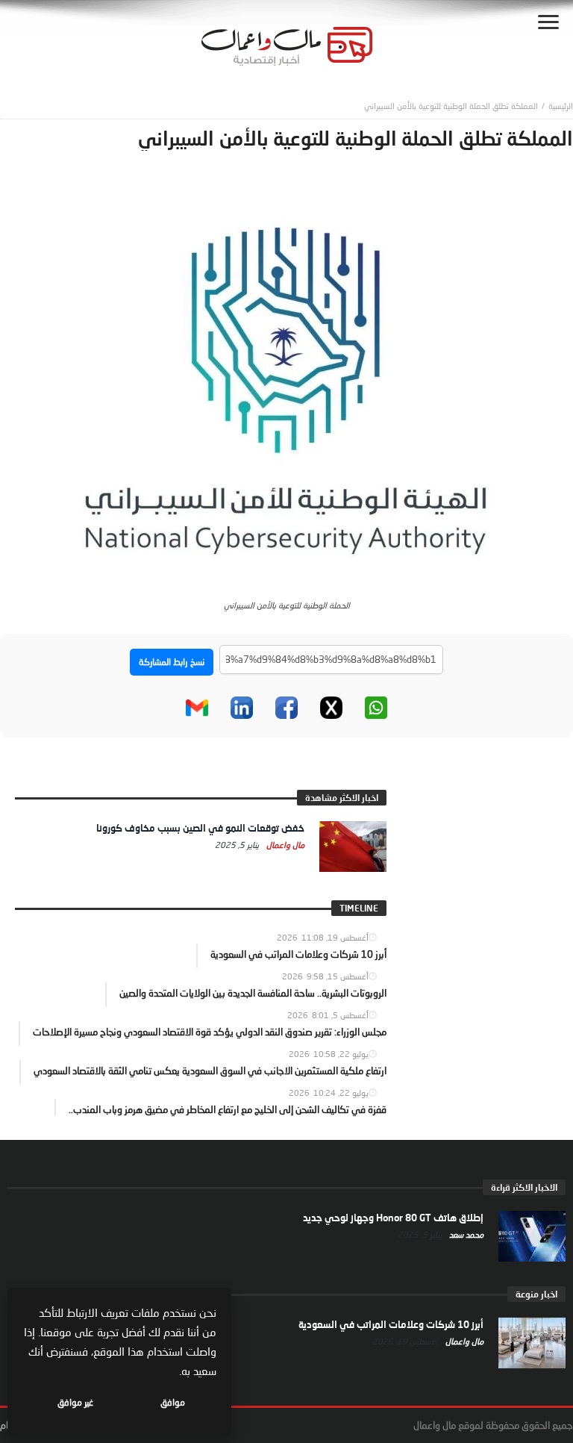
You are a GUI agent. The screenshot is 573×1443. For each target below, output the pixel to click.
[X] (331, 707)
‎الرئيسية (560, 105)
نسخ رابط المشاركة (171, 661)
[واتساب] (376, 707)
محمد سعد (465, 1234)
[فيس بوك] (286, 707)
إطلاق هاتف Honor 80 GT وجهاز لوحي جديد (393, 1218)
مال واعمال (284, 845)
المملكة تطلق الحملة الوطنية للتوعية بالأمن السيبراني (451, 105)
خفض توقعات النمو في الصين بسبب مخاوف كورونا (200, 828)
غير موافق (75, 1402)
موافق (172, 1402)
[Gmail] (197, 707)
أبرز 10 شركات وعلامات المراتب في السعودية (390, 1324)
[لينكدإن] (241, 707)
